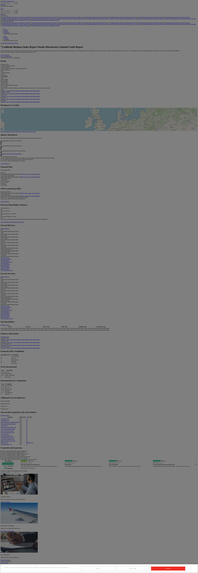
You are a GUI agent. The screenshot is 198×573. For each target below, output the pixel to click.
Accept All (168, 568)
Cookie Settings (132, 568)
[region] (99, 568)
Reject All (98, 568)
